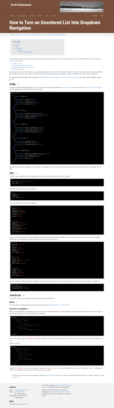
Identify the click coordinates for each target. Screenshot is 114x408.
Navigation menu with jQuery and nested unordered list (59, 77)
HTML (17, 44)
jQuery (21, 50)
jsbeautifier (49, 375)
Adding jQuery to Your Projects (59, 305)
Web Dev (40, 16)
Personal (53, 16)
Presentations (22, 16)
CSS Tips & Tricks (36, 34)
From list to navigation (26, 52)
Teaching (31, 16)
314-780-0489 (19, 392)
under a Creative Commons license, (59, 392)
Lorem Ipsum (66, 87)
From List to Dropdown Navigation (55, 34)
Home (12, 34)
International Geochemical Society (23, 67)
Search (102, 16)
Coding (26, 34)
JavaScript (19, 48)
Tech (46, 16)
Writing (13, 16)
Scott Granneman (21, 5)
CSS (17, 46)
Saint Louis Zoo (18, 63)
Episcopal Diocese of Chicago (22, 65)
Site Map (95, 16)
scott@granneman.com (22, 390)
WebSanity (12, 61)
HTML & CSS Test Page (94, 87)
